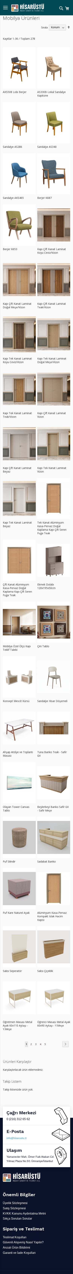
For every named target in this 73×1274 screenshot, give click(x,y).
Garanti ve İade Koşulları (19, 1252)
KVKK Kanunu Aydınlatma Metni (24, 1213)
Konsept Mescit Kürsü (16, 701)
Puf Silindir (9, 861)
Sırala (44, 27)
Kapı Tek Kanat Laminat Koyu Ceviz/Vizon (17, 360)
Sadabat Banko (46, 861)
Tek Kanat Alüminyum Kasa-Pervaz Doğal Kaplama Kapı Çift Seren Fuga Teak (51, 528)
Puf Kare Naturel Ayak (16, 912)
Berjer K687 (44, 198)
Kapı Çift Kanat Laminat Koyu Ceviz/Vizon (51, 250)
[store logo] (27, 8)
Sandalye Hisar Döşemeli (52, 701)
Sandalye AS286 (12, 147)
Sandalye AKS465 (13, 198)
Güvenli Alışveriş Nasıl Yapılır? (23, 1242)
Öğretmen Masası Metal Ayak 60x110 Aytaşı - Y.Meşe (17, 1025)
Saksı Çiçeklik (45, 971)
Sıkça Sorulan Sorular (17, 1218)
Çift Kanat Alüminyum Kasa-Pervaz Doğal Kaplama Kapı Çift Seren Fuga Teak (17, 590)
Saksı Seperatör (12, 971)
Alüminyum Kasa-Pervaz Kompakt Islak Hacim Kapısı (52, 916)
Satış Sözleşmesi (14, 1208)
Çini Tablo (43, 646)
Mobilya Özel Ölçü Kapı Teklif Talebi (17, 647)
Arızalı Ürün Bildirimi (16, 1247)
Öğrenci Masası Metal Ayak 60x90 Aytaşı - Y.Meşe (53, 1023)
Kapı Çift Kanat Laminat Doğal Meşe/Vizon (17, 305)
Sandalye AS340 (47, 147)
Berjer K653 (10, 249)
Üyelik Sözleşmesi (15, 1203)
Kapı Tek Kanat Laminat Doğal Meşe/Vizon (51, 360)
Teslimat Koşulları (14, 1237)
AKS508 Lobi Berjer (14, 92)
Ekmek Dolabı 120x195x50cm (46, 586)
